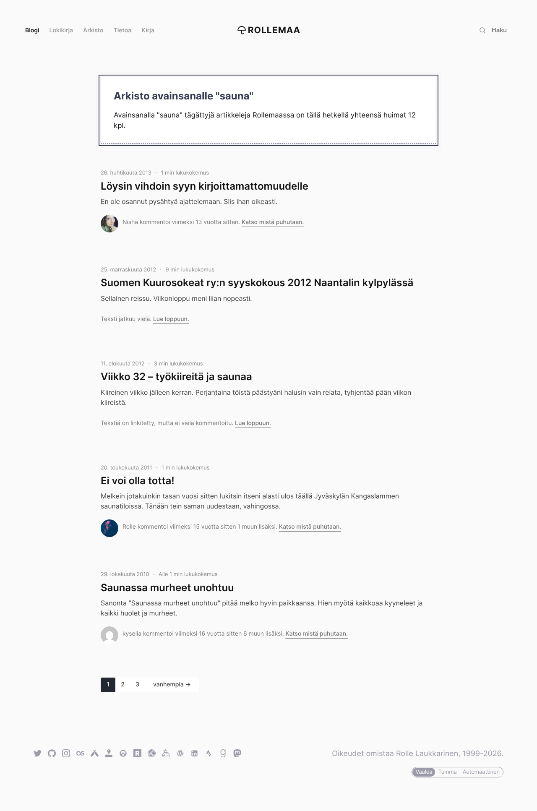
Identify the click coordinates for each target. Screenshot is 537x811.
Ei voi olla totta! (138, 481)
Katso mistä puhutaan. (273, 222)
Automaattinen (481, 772)
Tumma (447, 772)
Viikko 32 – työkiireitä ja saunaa (176, 376)
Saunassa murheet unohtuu (167, 588)
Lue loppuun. (171, 319)
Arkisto (93, 30)
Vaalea (423, 772)
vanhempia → (172, 684)
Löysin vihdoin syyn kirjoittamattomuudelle (204, 186)
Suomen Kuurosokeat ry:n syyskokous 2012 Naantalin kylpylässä (257, 282)
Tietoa (123, 30)
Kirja (147, 30)
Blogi (32, 30)
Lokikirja (61, 30)
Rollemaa (274, 30)
